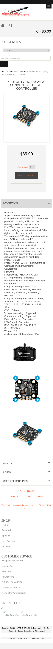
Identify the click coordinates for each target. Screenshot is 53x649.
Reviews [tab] (8, 472)
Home (3, 71)
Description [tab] (10, 203)
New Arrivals (8, 541)
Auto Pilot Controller (17, 71)
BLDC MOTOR (29, 615)
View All (6, 546)
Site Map (12, 638)
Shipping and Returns (13, 560)
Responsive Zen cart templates (20, 631)
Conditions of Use (37, 638)
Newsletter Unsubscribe (14, 593)
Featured (6, 530)
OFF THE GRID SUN (24, 628)
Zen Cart (47, 628)
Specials (6, 535)
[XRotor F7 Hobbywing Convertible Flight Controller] (25, 115)
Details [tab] (7, 463)
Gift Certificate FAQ (12, 582)
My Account (8, 577)
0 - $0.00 (43, 31)
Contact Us (7, 566)
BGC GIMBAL (12, 615)
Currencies (11, 42)
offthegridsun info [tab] (15, 481)
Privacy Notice (23, 638)
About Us (6, 571)
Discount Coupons (11, 587)
